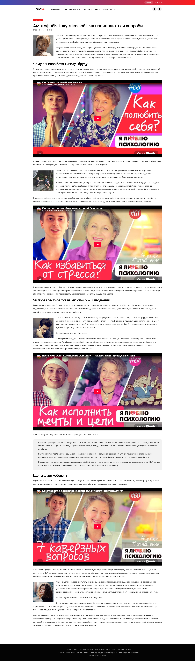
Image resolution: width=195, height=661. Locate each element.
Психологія (56, 9)
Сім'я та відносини (72, 9)
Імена (105, 9)
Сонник (113, 9)
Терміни (97, 9)
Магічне (87, 9)
